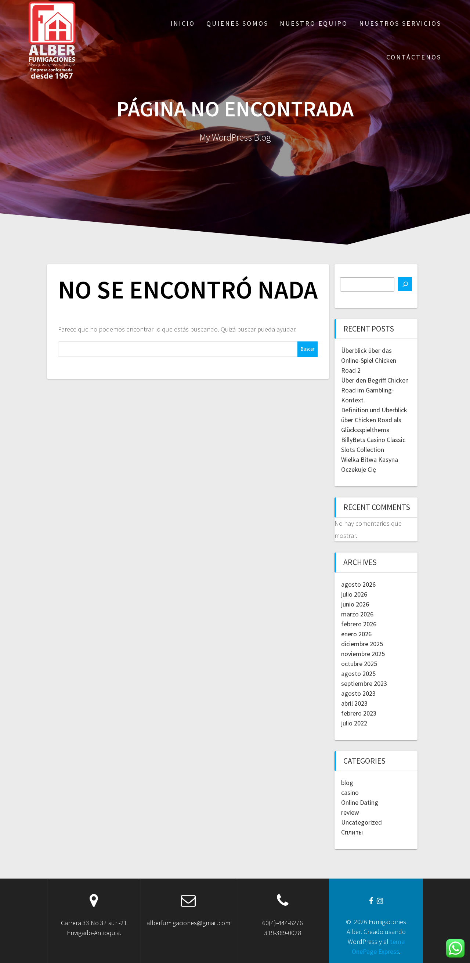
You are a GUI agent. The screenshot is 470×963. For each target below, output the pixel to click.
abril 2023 (354, 703)
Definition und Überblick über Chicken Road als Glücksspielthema (374, 420)
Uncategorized (361, 822)
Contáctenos (413, 57)
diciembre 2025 (362, 644)
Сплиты (352, 832)
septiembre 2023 (364, 683)
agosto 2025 (358, 673)
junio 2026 (355, 604)
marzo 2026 (357, 614)
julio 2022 (354, 723)
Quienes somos (237, 23)
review (350, 812)
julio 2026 (354, 594)
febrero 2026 (358, 624)
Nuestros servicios (400, 23)
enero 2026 (356, 634)
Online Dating (359, 802)
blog (347, 782)
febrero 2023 (358, 713)
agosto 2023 (358, 693)
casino (350, 792)
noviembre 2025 (363, 653)
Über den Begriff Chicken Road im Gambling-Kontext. (375, 390)
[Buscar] (405, 284)
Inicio (182, 23)
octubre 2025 (359, 663)
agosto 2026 (358, 584)
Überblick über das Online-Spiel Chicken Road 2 (368, 360)
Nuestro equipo (314, 23)
